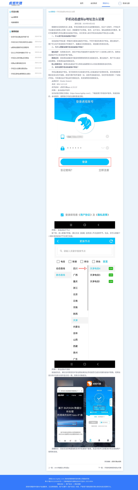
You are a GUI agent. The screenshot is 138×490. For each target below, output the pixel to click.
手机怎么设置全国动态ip (19, 68)
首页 (81, 3)
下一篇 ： (109, 467)
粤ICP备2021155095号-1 (54, 481)
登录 (124, 3)
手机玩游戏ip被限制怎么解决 (20, 74)
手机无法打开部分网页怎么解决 (21, 42)
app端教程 (14, 17)
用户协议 (69, 484)
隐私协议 (60, 484)
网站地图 (78, 484)
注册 (128, 3)
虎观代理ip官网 (116, 461)
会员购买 (94, 3)
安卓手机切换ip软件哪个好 (20, 37)
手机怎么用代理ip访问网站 (20, 58)
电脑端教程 (15, 22)
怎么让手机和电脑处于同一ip (20, 53)
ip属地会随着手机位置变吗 (20, 47)
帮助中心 (106, 3)
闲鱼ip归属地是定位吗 (18, 63)
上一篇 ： (58, 467)
